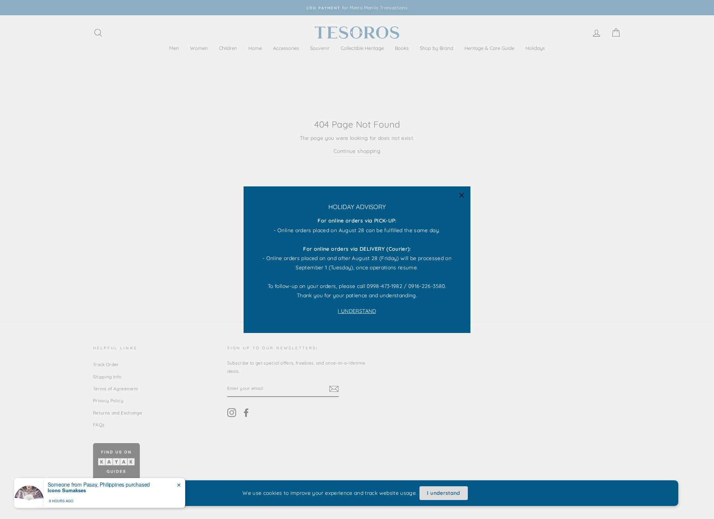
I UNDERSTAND (357, 310)
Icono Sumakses (67, 490)
